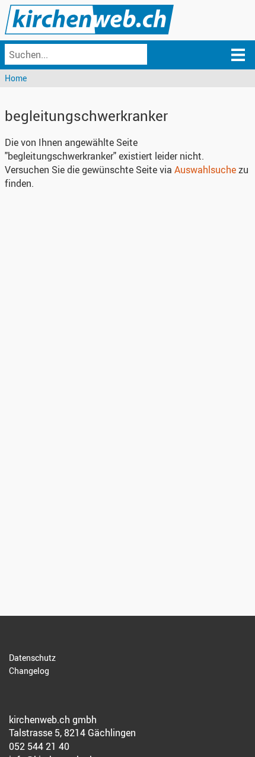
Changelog (29, 670)
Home (16, 78)
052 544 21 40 (39, 746)
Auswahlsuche (205, 169)
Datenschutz (32, 657)
